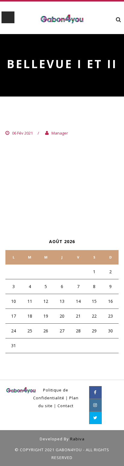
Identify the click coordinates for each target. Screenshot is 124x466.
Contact (65, 405)
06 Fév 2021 (22, 133)
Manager (59, 133)
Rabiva (77, 439)
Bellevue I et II (32, 121)
